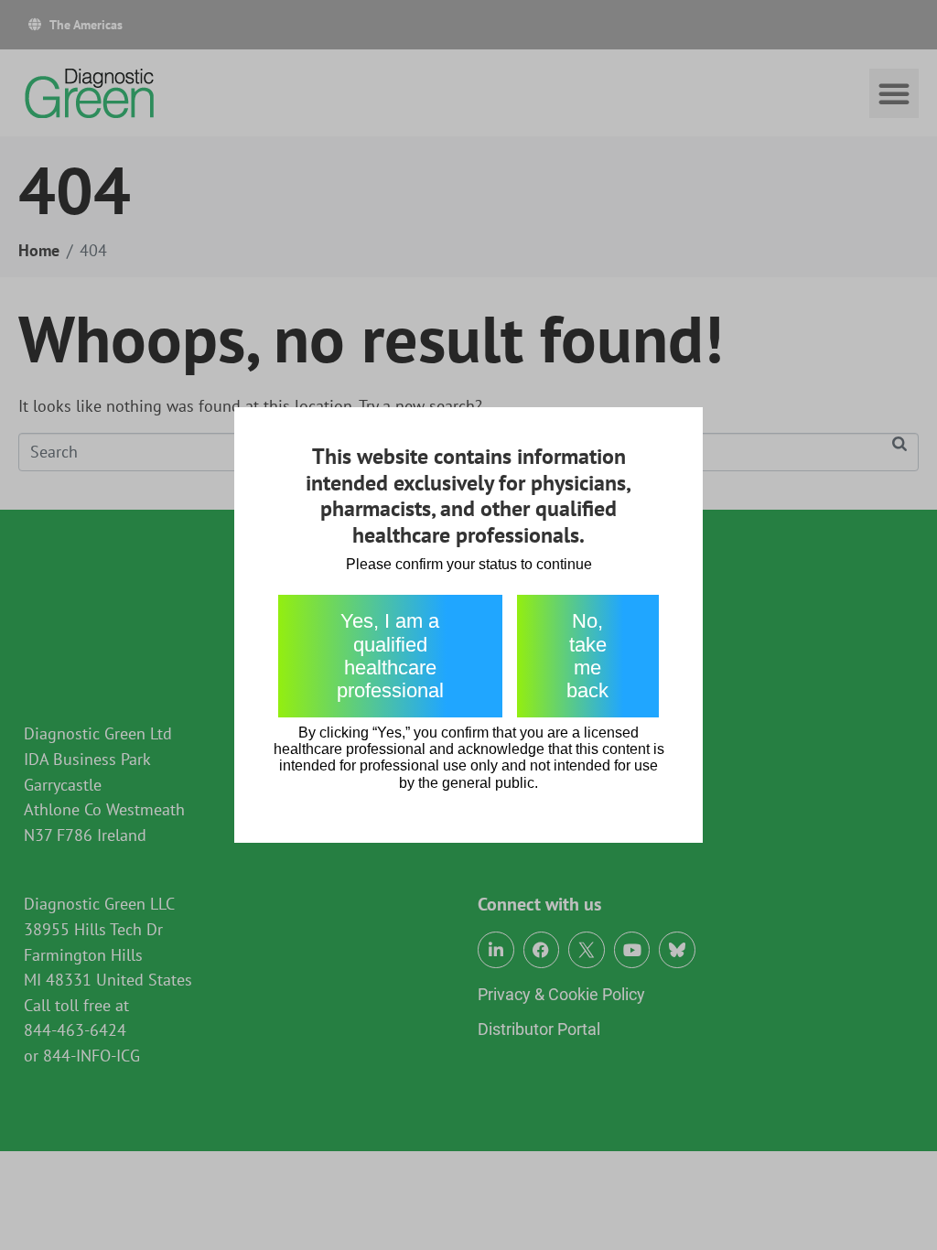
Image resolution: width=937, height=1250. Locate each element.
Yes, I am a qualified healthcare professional (390, 655)
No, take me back (587, 655)
